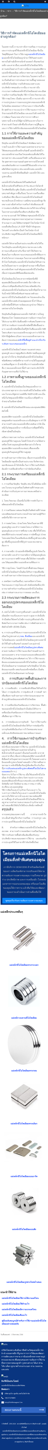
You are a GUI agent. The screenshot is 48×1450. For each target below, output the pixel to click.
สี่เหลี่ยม (28, 636)
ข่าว (9, 11)
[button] (24, 900)
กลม (22, 636)
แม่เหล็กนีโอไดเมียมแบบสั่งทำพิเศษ (13, 1385)
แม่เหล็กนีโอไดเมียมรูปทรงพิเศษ (28, 647)
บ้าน (2, 11)
